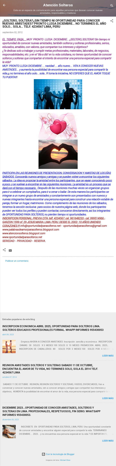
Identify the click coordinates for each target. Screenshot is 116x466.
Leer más (108, 355)
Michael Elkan (65, 460)
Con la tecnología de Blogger (59, 454)
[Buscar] (112, 6)
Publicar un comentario (16, 261)
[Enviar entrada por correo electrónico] (10, 251)
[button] (112, 21)
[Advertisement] (58, 286)
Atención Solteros (58, 5)
